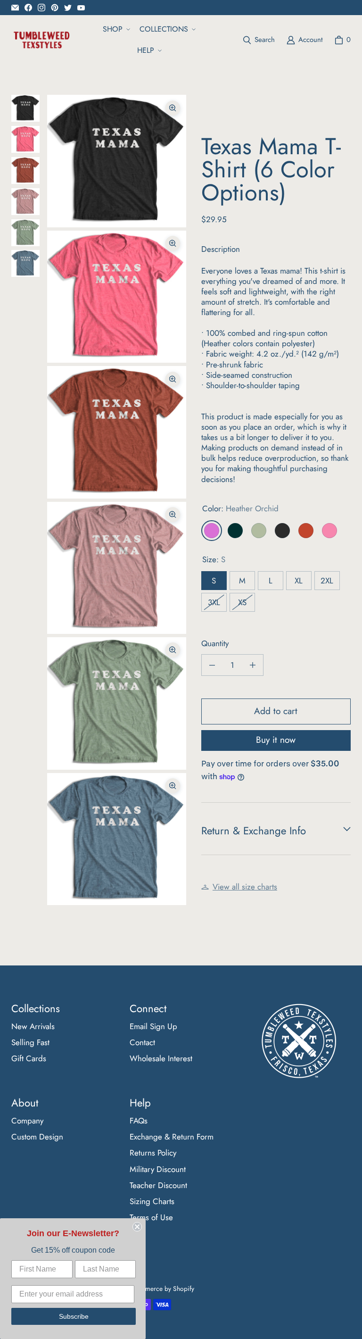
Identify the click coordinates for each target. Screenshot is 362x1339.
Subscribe (74, 1316)
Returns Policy (153, 1152)
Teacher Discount (158, 1185)
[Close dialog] (137, 1226)
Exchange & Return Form (172, 1136)
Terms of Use (151, 1217)
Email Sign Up (153, 1026)
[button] (115, 29)
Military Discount (158, 1169)
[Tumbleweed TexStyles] (41, 40)
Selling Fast (30, 1042)
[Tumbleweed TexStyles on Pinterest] (54, 7)
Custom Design (37, 1136)
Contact (142, 1042)
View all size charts (245, 887)
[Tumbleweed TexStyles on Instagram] (41, 7)
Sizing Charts (152, 1201)
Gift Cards (28, 1058)
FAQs (139, 1120)
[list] (116, 500)
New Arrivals (33, 1026)
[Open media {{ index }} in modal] (116, 161)
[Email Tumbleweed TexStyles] (15, 7)
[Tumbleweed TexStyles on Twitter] (67, 7)
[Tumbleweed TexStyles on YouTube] (81, 7)
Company (27, 1120)
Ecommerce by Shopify (161, 1288)
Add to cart (275, 711)
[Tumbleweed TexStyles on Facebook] (28, 7)
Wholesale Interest (161, 1058)
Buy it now (276, 739)
